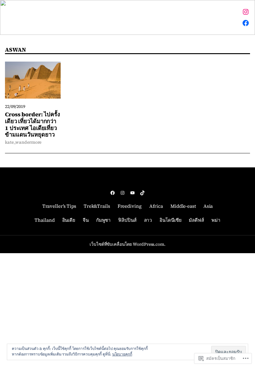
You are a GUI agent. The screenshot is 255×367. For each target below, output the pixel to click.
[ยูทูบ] (132, 192)
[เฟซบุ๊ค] (245, 23)
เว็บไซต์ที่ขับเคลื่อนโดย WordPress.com (127, 244)
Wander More (32, 17)
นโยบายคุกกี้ (122, 354)
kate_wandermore (23, 142)
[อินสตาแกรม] (245, 12)
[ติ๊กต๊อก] (142, 192)
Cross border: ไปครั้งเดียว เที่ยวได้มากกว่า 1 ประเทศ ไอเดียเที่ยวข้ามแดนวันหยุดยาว (32, 124)
